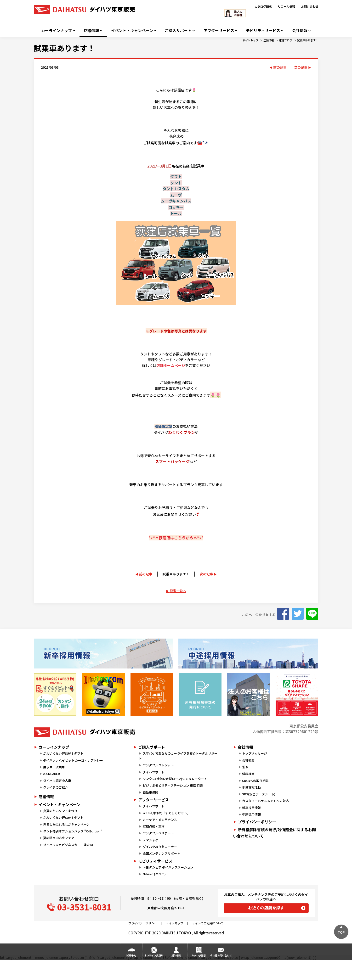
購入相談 (176, 955)
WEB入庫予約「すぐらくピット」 (166, 813)
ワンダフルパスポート (158, 833)
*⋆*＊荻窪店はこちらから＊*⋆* (176, 537)
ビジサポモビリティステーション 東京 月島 (173, 785)
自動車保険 (150, 792)
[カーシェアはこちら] (297, 694)
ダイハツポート (154, 772)
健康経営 (248, 773)
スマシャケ (150, 840)
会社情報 (299, 30)
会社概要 (248, 760)
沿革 (245, 767)
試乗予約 (131, 955)
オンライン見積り (153, 955)
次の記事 (300, 67)
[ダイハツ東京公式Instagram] (103, 694)
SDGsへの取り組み (255, 780)
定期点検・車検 (154, 826)
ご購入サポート (178, 30)
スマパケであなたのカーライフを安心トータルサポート (178, 756)
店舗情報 (91, 30)
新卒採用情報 (251, 807)
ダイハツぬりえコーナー (160, 846)
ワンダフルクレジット (158, 765)
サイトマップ (174, 923)
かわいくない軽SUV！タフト (63, 753)
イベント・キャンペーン (132, 30)
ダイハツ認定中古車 (57, 780)
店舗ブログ (285, 40)
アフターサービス (219, 30)
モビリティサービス (263, 30)
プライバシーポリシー (257, 822)
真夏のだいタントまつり (60, 810)
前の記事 (280, 67)
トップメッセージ (254, 753)
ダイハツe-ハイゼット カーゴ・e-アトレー (73, 760)
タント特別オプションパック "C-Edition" (72, 831)
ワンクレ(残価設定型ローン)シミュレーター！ (175, 778)
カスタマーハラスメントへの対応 (265, 800)
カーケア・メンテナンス (160, 819)
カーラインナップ (56, 30)
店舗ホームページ (170, 365)
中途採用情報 (251, 814)
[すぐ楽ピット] (55, 694)
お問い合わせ (309, 6)
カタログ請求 (263, 6)
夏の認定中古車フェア (58, 838)
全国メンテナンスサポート (161, 853)
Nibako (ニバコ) (154, 874)
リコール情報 (286, 6)
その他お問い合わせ (221, 955)
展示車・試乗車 (54, 767)
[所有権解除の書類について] (200, 694)
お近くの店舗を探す (266, 907)
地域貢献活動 (251, 787)
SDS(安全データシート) (258, 794)
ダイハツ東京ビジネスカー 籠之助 (68, 844)
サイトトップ (250, 40)
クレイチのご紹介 (55, 787)
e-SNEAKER (51, 773)
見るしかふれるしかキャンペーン (66, 824)
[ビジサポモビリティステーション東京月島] (152, 694)
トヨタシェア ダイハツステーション (168, 867)
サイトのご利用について (208, 923)
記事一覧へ (178, 590)
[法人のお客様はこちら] (248, 694)
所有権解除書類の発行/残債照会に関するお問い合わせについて (274, 833)
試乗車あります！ (307, 40)
